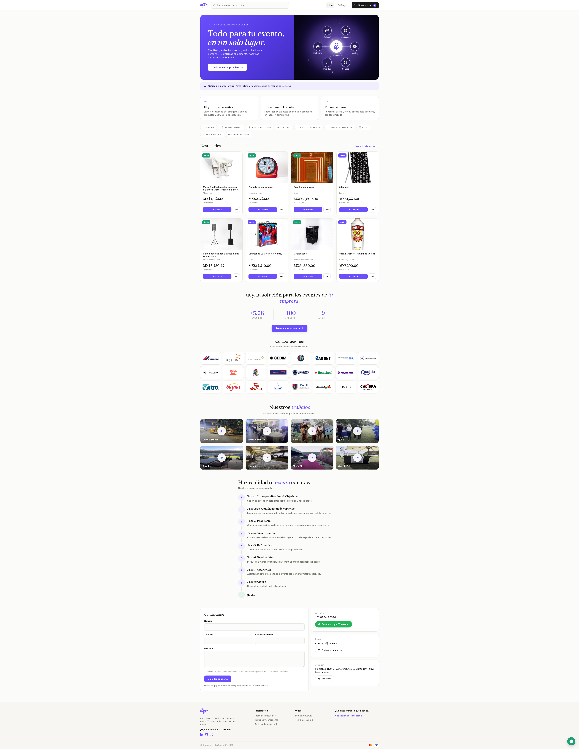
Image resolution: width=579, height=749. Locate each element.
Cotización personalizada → (349, 716)
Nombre (208, 621)
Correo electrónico (264, 634)
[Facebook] (206, 734)
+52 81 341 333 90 (304, 720)
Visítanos (327, 678)
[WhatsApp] (571, 741)
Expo (364, 127)
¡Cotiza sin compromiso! (225, 67)
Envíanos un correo (332, 650)
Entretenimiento (213, 134)
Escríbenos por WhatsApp (335, 624)
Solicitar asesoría (218, 678)
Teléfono (208, 634)
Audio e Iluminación (261, 127)
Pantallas (210, 127)
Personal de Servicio (310, 127)
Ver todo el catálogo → (367, 146)
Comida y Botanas (240, 134)
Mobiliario (285, 127)
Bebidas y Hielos (233, 127)
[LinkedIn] (201, 734)
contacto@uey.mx (303, 716)
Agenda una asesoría (287, 328)
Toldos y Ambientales (341, 127)
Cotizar (218, 209)
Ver (236, 209)
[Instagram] (211, 734)
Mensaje (208, 648)
